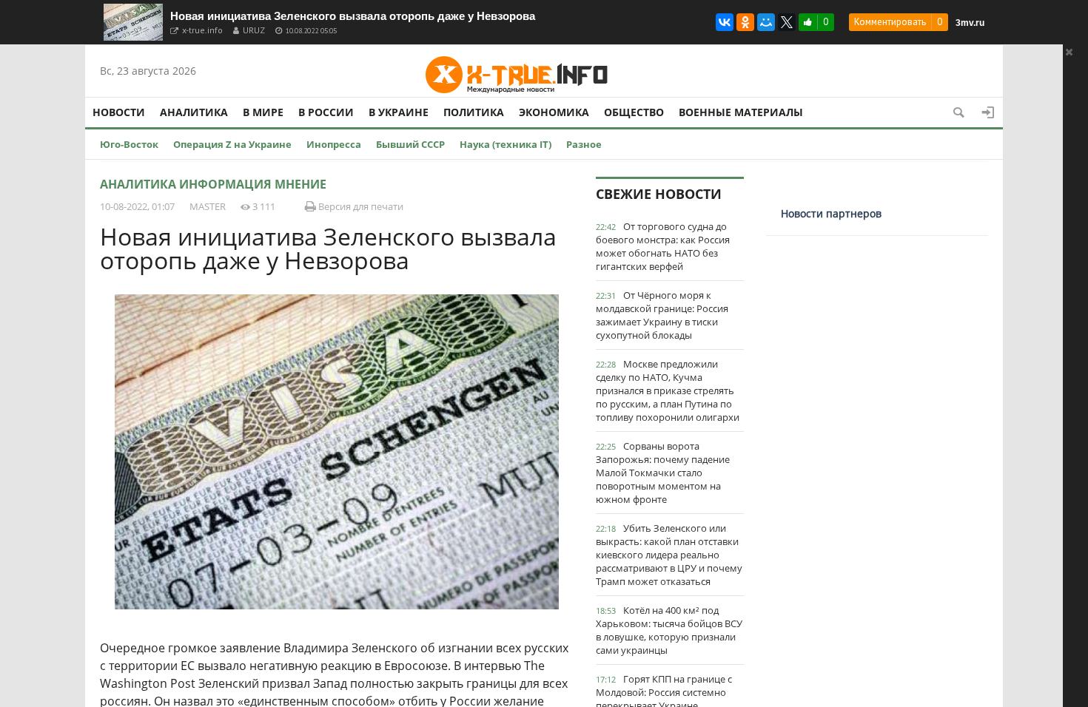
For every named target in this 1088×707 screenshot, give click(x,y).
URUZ (254, 29)
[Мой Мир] (766, 22)
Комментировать (890, 22)
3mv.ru (970, 23)
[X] (787, 22)
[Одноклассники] (745, 22)
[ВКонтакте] (724, 22)
